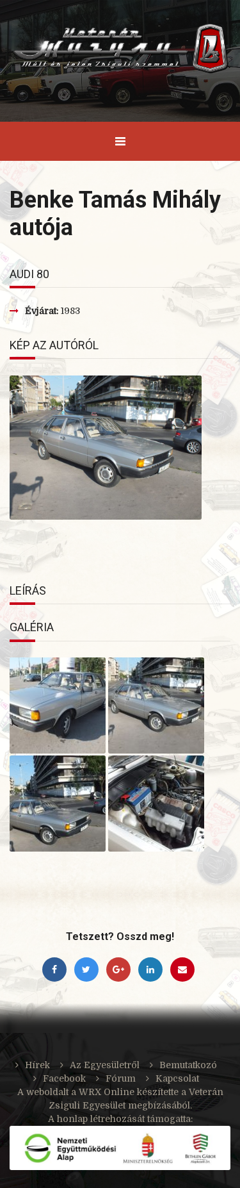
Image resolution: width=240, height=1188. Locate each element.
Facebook (64, 1078)
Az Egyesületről (105, 1065)
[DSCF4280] (156, 705)
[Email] (184, 969)
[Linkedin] (154, 969)
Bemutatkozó (188, 1065)
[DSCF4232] (156, 803)
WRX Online (106, 1092)
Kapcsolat (177, 1078)
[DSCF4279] (58, 803)
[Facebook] (58, 969)
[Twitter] (90, 969)
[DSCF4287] (58, 705)
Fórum (121, 1078)
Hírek (37, 1065)
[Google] (122, 969)
